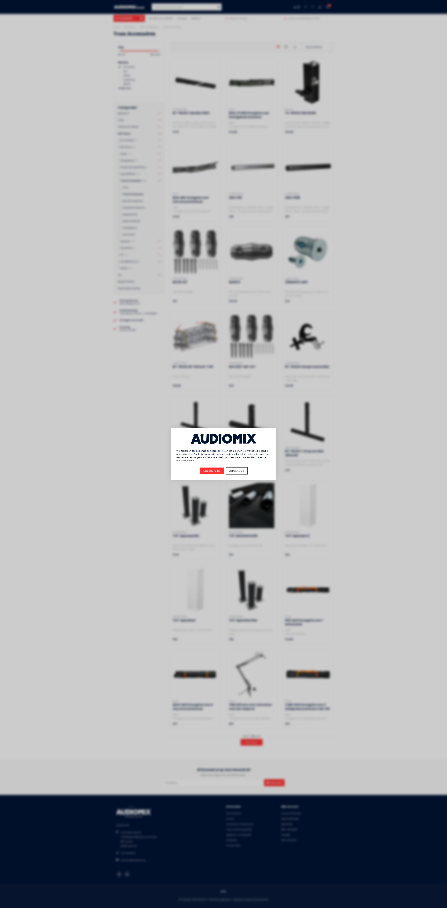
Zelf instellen (236, 470)
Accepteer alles (211, 470)
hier (265, 457)
